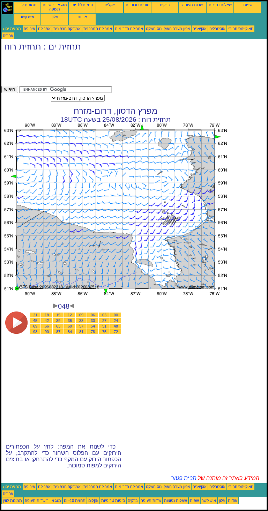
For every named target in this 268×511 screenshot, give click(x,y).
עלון (55, 17)
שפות (247, 5)
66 (47, 326)
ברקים (165, 5)
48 (116, 326)
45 (35, 320)
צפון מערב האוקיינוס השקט (168, 29)
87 (58, 332)
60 (70, 326)
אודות (82, 17)
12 (70, 315)
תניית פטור (183, 478)
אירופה (29, 29)
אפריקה (44, 29)
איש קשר (27, 17)
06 (93, 315)
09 (81, 315)
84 (70, 332)
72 (116, 332)
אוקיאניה (200, 29)
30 (93, 320)
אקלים (110, 5)
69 (35, 326)
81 (81, 332)
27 (104, 320)
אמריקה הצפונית (67, 29)
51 (104, 326)
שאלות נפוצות (220, 5)
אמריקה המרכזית (97, 29)
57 (81, 326)
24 (116, 320)
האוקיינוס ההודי (240, 29)
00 (116, 315)
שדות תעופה (192, 5)
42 (47, 320)
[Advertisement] (128, 70)
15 (58, 315)
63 (58, 326)
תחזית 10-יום (82, 5)
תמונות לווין (27, 5)
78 (93, 332)
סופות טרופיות (137, 5)
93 (35, 332)
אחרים (8, 35)
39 (58, 320)
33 (81, 320)
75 (104, 332)
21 (35, 315)
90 (47, 332)
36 (70, 320)
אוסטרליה (217, 29)
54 (93, 326)
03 (104, 315)
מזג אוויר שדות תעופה (55, 7)
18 (47, 315)
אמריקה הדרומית (129, 29)
